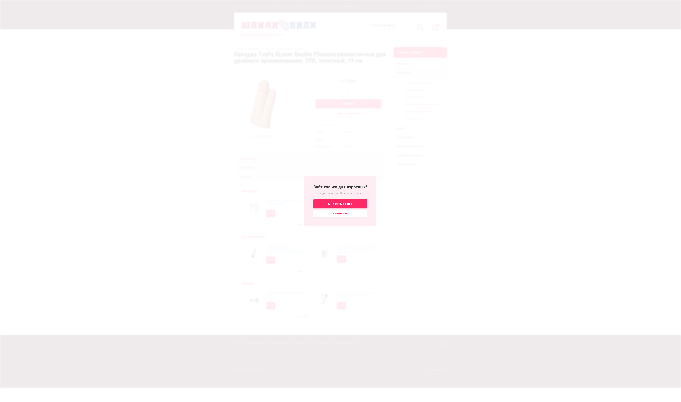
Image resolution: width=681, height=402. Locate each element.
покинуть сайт (340, 213)
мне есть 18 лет (340, 204)
